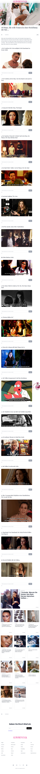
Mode (22, 746)
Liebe (12, 755)
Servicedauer (10, 730)
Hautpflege (23, 748)
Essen (32, 748)
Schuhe (12, 750)
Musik (22, 744)
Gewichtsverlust (33, 753)
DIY (31, 742)
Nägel (2, 742)
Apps (22, 750)
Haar (12, 748)
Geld (2, 753)
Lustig (2, 750)
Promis (12, 746)
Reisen (12, 753)
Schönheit (6, 34)
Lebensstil (29, 728)
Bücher (32, 746)
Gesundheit (3, 755)
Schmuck (32, 744)
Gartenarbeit (23, 753)
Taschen (2, 744)
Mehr (30, 72)
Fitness (2, 746)
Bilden (2, 748)
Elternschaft (13, 744)
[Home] (1, 34)
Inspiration (23, 742)
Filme (31, 750)
